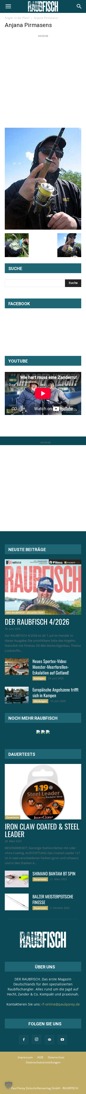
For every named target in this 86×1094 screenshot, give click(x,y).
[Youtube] (62, 1039)
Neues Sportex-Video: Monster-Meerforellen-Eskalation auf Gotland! (50, 667)
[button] (8, 6)
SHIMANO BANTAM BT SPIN (53, 873)
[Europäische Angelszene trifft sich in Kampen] (17, 695)
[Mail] (49, 1039)
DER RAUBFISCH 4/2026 (37, 621)
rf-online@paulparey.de (61, 1004)
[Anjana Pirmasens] (43, 228)
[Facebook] (23, 1039)
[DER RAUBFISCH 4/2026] (43, 587)
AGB (40, 1057)
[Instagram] (36, 1039)
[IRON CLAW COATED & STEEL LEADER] (43, 791)
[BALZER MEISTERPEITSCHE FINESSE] (17, 902)
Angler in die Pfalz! (17, 18)
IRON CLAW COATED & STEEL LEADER (42, 830)
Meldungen (40, 701)
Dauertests (12, 817)
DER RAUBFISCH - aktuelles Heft (24, 612)
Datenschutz (56, 1057)
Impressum (25, 1057)
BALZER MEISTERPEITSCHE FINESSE (52, 899)
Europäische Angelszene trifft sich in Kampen (55, 692)
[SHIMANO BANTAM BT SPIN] (17, 879)
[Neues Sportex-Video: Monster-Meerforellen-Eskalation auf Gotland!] (17, 666)
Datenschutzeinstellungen (43, 1062)
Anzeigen (39, 678)
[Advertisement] (43, 82)
